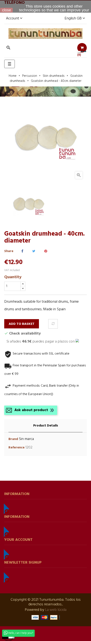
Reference (16, 447)
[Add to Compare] (53, 324)
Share (22, 251)
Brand (13, 439)
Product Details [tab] (45, 425)
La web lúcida (55, 610)
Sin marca (26, 439)
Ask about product (31, 410)
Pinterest (45, 251)
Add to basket (21, 324)
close (6, 10)
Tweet (33, 251)
